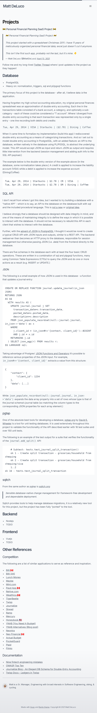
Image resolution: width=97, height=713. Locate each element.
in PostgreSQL (46, 231)
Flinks (9, 648)
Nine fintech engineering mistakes (24, 662)
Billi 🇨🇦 (9, 570)
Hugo (32, 707)
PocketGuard (13, 641)
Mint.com (11, 584)
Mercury (10, 616)
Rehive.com (12, 591)
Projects (11, 22)
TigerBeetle (12, 598)
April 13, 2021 (43, 58)
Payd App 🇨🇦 (13, 588)
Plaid (8, 645)
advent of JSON (29, 231)
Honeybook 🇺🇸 (14, 620)
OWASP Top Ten (15, 665)
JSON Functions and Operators (52, 353)
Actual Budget (13, 637)
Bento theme (44, 707)
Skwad (9, 609)
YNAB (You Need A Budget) (21, 623)
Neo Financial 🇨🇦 (15, 634)
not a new (57, 207)
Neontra (10, 630)
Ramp (9, 613)
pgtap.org (70, 420)
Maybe (9, 581)
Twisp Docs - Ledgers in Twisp (22, 673)
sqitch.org (44, 486)
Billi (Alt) (10, 574)
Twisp (9, 602)
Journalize (11, 606)
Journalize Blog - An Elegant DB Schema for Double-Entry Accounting (43, 669)
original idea (72, 207)
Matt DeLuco (13, 6)
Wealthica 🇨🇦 (13, 595)
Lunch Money (13, 577)
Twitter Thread (42, 65)
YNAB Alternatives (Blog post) (22, 627)
